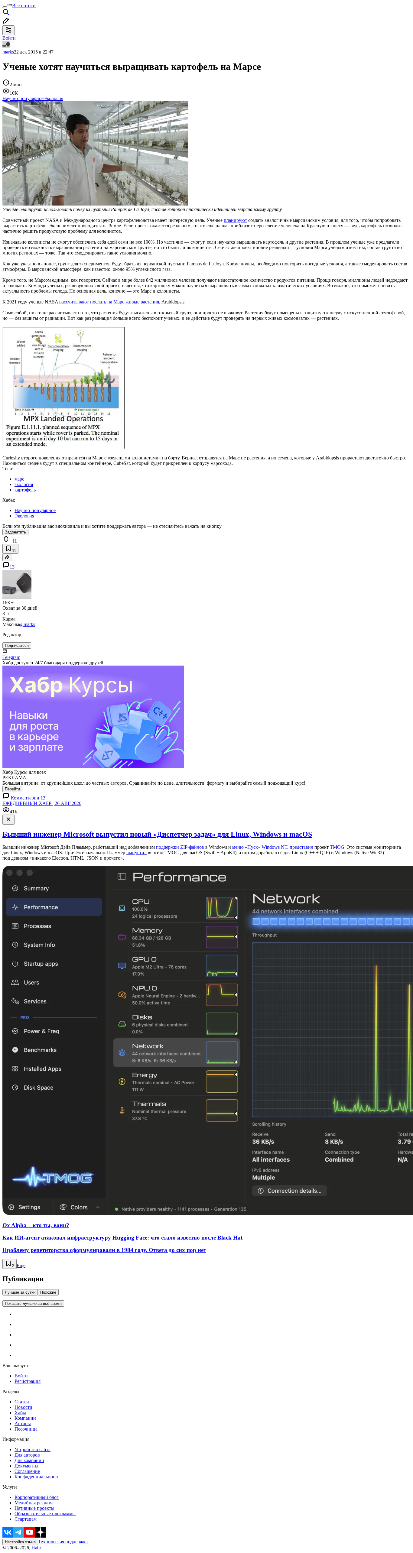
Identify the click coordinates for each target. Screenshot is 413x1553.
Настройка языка (20, 1542)
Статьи (22, 1401)
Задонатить (15, 532)
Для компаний (29, 1460)
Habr (35, 1547)
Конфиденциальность (37, 1476)
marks (8, 51)
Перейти (12, 789)
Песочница (26, 1428)
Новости (23, 1407)
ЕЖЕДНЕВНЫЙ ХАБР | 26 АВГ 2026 (41, 803)
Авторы (23, 1423)
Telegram (11, 657)
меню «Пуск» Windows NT (259, 847)
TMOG (337, 847)
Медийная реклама (34, 1502)
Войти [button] (9, 38)
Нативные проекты (34, 1508)
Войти (21, 1375)
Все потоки (24, 5)
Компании (25, 1418)
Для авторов (27, 1454)
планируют (235, 220)
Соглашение (27, 1471)
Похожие (48, 1292)
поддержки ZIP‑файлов (180, 847)
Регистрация (28, 1381)
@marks (27, 624)
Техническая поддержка (63, 1541)
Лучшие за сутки (20, 1292)
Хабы (20, 1412)
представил (301, 847)
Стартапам (26, 1519)
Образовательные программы (45, 1513)
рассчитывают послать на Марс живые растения (109, 301)
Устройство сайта (32, 1449)
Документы (26, 1465)
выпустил (136, 852)
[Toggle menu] (4, 7)
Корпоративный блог (37, 1497)
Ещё (21, 1265)
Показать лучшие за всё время (33, 1303)
